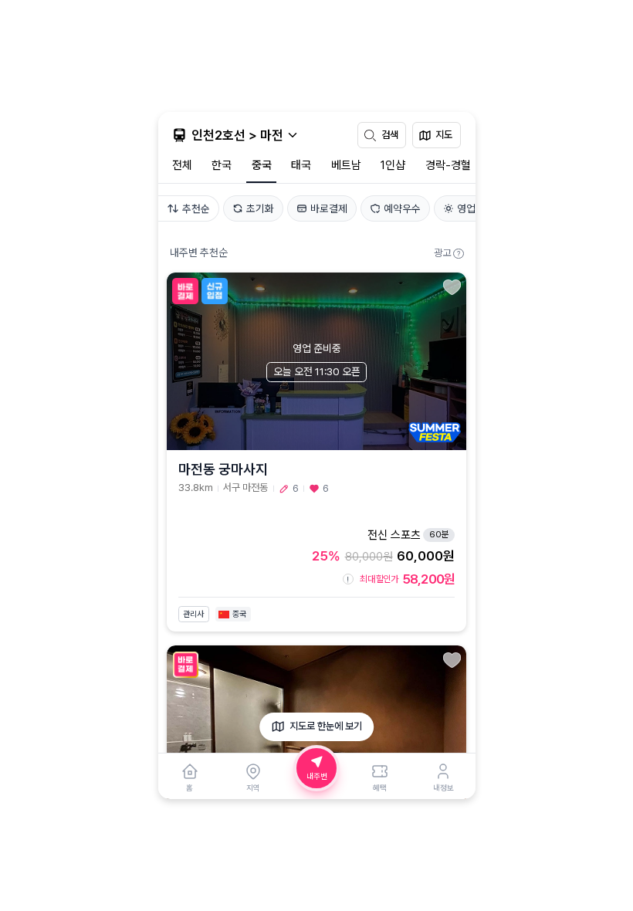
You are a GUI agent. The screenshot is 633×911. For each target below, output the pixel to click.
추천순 (196, 208)
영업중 (471, 208)
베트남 (346, 165)
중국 (262, 165)
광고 (447, 253)
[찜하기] (452, 287)
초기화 (260, 208)
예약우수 (402, 208)
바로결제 (328, 208)
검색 (389, 135)
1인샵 (393, 165)
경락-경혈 (448, 165)
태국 (301, 165)
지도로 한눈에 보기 (325, 726)
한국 (222, 165)
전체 (182, 165)
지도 (443, 135)
